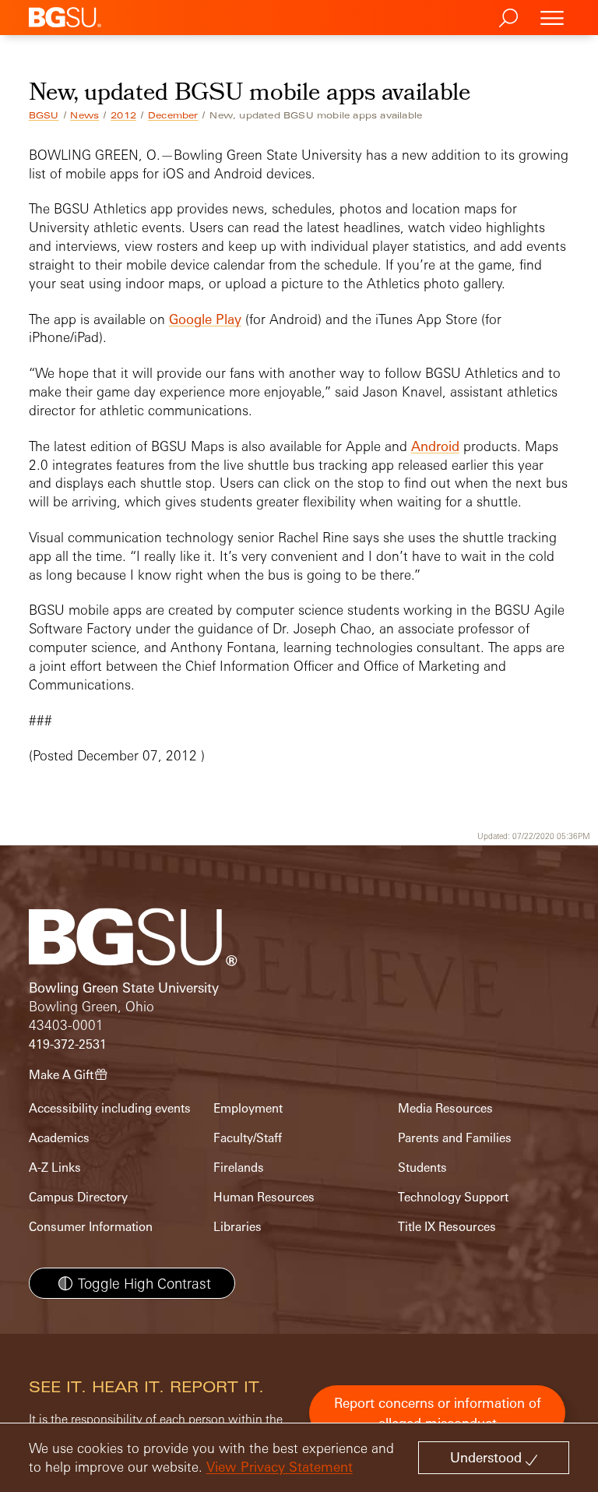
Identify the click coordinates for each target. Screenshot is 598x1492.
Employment (248, 1108)
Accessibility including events (110, 1108)
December (173, 115)
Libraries (237, 1226)
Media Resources (445, 1108)
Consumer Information (91, 1226)
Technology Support (453, 1197)
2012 (123, 115)
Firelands (238, 1167)
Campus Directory (78, 1197)
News (84, 115)
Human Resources (264, 1197)
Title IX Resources (447, 1226)
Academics (59, 1137)
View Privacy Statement (279, 1466)
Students (422, 1167)
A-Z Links (55, 1167)
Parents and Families (455, 1137)
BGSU (44, 115)
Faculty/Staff (247, 1137)
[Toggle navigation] (552, 17)
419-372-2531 (68, 1044)
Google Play (205, 319)
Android (435, 446)
